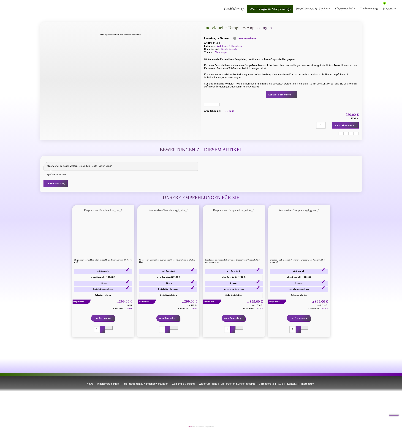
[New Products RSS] (375, 3)
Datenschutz (266, 383)
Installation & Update (313, 9)
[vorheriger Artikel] (346, 133)
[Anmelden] (380, 3)
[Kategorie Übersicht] (351, 133)
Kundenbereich (229, 49)
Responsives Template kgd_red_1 (103, 210)
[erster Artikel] (341, 133)
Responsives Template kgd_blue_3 (168, 210)
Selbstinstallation (103, 295)
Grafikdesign (234, 9)
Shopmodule (345, 9)
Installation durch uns (103, 289)
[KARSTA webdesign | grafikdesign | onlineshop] (22, 10)
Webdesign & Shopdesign (270, 9)
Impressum (307, 383)
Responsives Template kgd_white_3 (233, 210)
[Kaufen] (102, 329)
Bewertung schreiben (247, 38)
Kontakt (389, 9)
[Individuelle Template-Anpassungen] (120, 27)
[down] (394, 415)
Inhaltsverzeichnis (108, 383)
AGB (280, 383)
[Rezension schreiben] (216, 104)
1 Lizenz (103, 283)
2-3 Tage (229, 111)
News (90, 383)
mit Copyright (103, 271)
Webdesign (221, 52)
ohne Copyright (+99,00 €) (103, 277)
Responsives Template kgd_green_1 (298, 210)
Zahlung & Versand (183, 383)
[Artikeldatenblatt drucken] (208, 104)
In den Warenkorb (344, 125)
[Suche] (391, 3)
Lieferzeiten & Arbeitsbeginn (238, 383)
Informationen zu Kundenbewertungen (145, 383)
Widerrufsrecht (208, 383)
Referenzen (369, 9)
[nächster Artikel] (356, 133)
